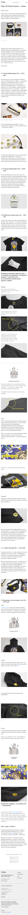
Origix (9, 912)
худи (18, 665)
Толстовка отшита (5, 607)
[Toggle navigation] (26, 2)
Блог (18, 876)
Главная (19, 872)
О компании (20, 874)
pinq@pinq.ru (3, 894)
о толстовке (15, 812)
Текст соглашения (5, 906)
